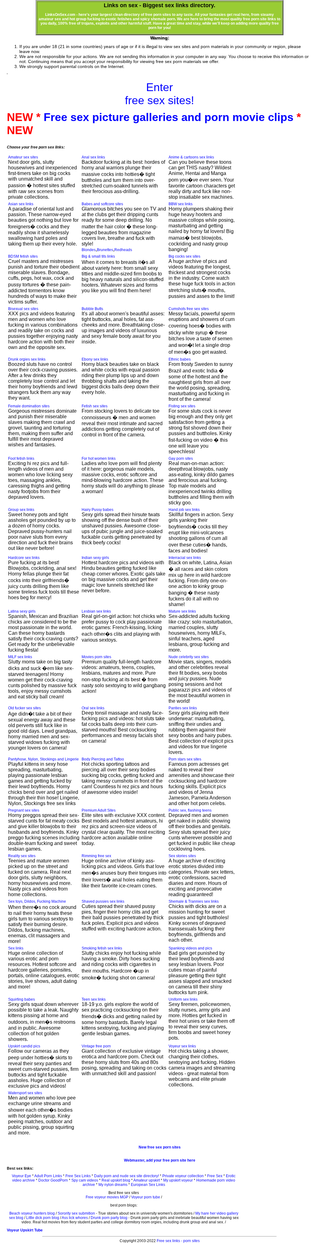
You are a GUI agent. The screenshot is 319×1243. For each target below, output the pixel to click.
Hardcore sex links (24, 558)
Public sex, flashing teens (190, 810)
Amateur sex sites (23, 157)
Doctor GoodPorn (53, 1180)
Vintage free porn (96, 1046)
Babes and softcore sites (102, 204)
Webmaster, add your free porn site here (159, 1160)
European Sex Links (148, 1184)
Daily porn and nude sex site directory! (126, 1176)
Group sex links (21, 509)
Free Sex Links (78, 1176)
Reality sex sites (22, 856)
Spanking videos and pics (190, 948)
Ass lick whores (75, 1218)
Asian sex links (20, 204)
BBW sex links (181, 204)
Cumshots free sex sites (189, 309)
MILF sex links (20, 657)
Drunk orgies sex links (26, 359)
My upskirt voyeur (178, 1180)
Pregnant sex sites (23, 810)
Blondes (89, 250)
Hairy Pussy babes (97, 509)
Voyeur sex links (182, 1046)
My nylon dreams (112, 1184)
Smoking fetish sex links (102, 948)
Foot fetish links (21, 458)
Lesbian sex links (96, 611)
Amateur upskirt (146, 1180)
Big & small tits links (98, 256)
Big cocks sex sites (184, 256)
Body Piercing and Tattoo (103, 759)
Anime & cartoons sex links (191, 157)
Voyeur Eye (21, 1176)
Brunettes (105, 250)
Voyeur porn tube (145, 1197)
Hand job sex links (184, 509)
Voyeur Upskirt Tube (25, 1230)
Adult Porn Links (48, 1176)
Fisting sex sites (182, 406)
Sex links (15, 948)
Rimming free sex (96, 856)
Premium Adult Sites (99, 810)
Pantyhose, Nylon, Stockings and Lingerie (43, 759)
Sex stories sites (182, 856)
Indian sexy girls (95, 558)
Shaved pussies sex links (103, 901)
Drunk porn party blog (109, 1218)
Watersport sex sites (25, 1093)
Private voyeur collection (183, 1176)
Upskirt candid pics (24, 1046)
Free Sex (214, 1176)
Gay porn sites (181, 458)
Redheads (123, 250)
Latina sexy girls (22, 611)
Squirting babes (21, 999)
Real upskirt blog (116, 1180)
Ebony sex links (95, 359)
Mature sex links (182, 611)
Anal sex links (93, 157)
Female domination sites (29, 406)
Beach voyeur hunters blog (32, 1213)
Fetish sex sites (94, 406)
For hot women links (99, 458)
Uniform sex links (183, 999)
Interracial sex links (185, 558)
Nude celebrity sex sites (189, 657)
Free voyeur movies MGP (107, 1197)
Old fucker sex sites (24, 708)
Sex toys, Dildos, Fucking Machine (37, 901)
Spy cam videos (84, 1180)
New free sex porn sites (160, 1147)
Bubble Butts (92, 309)
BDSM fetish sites (23, 256)
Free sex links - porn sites (178, 1241)
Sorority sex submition (76, 1213)
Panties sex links (183, 708)
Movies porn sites (96, 657)
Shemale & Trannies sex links (194, 901)
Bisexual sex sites (23, 309)
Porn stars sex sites (185, 759)
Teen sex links (94, 999)
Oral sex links (93, 708)
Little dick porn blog (42, 1218)
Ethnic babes (180, 359)
